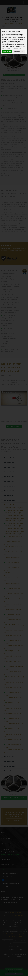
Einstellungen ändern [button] (19, 51)
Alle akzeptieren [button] (7, 51)
